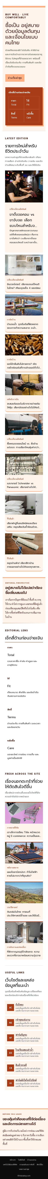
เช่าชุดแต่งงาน (23, 1019)
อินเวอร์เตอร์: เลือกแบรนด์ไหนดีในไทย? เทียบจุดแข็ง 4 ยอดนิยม (23, 286)
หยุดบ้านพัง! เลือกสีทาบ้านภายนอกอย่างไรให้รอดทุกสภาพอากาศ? (23, 566)
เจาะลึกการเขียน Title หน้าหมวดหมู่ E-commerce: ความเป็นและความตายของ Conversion (23, 836)
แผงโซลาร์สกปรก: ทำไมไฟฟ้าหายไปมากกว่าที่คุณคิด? (22, 874)
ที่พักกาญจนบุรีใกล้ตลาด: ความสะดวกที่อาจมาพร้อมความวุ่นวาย (24, 953)
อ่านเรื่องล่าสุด (15, 77)
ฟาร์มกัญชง (21, 1034)
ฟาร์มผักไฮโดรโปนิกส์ (26, 1080)
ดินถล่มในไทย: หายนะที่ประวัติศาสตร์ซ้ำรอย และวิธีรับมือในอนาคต (24, 915)
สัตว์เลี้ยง (40, 1164)
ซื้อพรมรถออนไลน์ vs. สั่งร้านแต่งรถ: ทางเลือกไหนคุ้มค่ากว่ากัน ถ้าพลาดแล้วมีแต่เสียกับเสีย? (23, 447)
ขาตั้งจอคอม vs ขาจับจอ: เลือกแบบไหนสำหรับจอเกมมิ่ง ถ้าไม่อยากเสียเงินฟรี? (24, 225)
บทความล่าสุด (24, 1169)
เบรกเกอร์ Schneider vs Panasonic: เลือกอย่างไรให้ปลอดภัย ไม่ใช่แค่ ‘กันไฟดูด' (21, 487)
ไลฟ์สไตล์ (21, 1160)
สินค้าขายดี (21, 1065)
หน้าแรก (13, 1160)
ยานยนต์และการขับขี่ (27, 1164)
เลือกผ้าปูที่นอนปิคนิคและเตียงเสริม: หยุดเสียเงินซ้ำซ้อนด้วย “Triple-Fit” (22, 527)
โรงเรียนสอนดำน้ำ (24, 1049)
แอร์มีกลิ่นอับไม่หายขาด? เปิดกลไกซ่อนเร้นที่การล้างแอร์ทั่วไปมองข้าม (23, 367)
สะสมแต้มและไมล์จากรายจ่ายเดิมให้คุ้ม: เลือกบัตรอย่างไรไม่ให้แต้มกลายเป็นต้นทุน (24, 407)
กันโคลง (19, 1004)
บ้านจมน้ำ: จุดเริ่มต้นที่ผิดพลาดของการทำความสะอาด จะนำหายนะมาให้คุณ (22, 328)
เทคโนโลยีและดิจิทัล (10, 1164)
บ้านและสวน (31, 1160)
